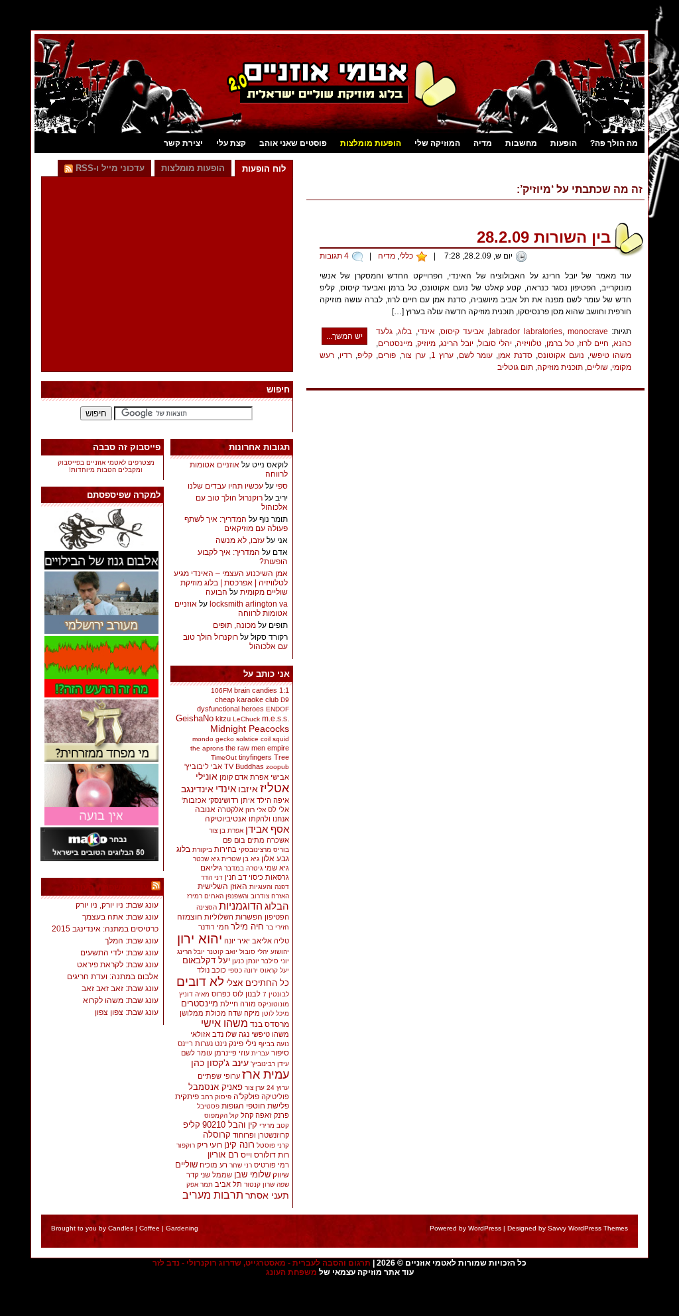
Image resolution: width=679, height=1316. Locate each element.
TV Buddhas (244, 766)
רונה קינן (239, 1145)
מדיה (482, 143)
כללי (406, 256)
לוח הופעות (264, 169)
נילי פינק (243, 1043)
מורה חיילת (238, 1004)
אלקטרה (230, 809)
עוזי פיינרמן (231, 1053)
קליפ (365, 355)
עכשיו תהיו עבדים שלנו (225, 486)
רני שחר (240, 1165)
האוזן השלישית (222, 886)
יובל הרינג (456, 343)
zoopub (277, 766)
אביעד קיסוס (462, 331)
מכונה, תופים (234, 625)
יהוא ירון (199, 938)
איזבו (248, 789)
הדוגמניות (241, 906)
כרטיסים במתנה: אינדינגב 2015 (105, 928)
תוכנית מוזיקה (560, 367)
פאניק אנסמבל (215, 1087)
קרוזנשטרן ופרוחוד (261, 1135)
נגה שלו (237, 1034)
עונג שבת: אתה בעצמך (120, 917)
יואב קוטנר (222, 951)
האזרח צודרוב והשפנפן (257, 896)
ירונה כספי (243, 970)
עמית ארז (265, 1074)
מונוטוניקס (273, 1004)
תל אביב (228, 1184)
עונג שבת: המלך (131, 940)
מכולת (216, 1013)
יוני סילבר (275, 961)
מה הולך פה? (614, 143)
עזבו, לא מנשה (240, 540)
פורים (387, 355)
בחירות (225, 849)
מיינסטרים (395, 343)
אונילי (206, 776)
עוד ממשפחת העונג (110, 887)
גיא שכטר (206, 859)
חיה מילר (247, 926)
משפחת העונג (291, 1272)
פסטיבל (208, 1106)
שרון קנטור (259, 1184)
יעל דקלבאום (206, 960)
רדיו (346, 355)
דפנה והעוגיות (269, 886)
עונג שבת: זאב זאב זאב (120, 988)
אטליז (274, 788)
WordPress (484, 1228)
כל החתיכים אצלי (257, 983)
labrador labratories (525, 331)
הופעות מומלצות (370, 143)
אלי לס (278, 809)
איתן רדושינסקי (231, 800)
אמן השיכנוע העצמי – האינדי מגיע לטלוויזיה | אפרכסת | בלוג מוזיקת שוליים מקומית (231, 583)
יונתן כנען (245, 961)
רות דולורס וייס (265, 1155)
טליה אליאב (270, 941)
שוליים (597, 367)
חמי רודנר (213, 927)
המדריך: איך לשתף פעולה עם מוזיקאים (236, 523)
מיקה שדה (244, 1013)
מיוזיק (426, 343)
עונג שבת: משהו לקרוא (120, 1000)
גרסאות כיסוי (269, 877)
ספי (282, 486)
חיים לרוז (594, 343)
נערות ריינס (195, 1043)
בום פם (234, 840)
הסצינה (206, 907)
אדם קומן (233, 777)
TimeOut (224, 757)
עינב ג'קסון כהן (220, 1062)
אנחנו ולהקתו (269, 819)
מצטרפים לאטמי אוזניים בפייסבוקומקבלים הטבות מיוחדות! (106, 466)
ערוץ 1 (442, 355)
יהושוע (280, 951)
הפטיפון (277, 917)
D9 (284, 699)
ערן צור (413, 355)
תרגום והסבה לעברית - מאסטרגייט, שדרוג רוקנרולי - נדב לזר (262, 1263)
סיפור (280, 1052)
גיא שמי (277, 868)
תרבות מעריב (212, 1195)
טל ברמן (560, 343)
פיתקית (187, 1096)
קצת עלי (231, 143)
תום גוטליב (515, 367)
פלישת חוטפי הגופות (255, 1105)
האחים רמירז (205, 896)
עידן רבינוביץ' (270, 1063)
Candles (120, 1228)
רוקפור (185, 1145)
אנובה (205, 809)
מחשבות (521, 143)
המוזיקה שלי (437, 143)
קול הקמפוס (221, 1115)
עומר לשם (476, 355)
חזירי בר (277, 927)
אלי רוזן (255, 809)
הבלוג (277, 906)
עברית (260, 1053)
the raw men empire (257, 748)
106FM (221, 690)
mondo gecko (213, 739)
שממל (222, 1175)
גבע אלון (275, 858)
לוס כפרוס (227, 994)
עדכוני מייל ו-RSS (109, 168)
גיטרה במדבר (243, 868)
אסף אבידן (267, 829)
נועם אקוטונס (561, 355)
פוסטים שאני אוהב (293, 143)
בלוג (405, 331)
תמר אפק (199, 1184)
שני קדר (198, 1175)
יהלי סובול (495, 343)
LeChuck (246, 719)
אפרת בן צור (226, 830)
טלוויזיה (529, 343)
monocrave (588, 331)
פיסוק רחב (216, 1097)
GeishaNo (195, 718)
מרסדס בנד (269, 1024)
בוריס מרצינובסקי (264, 849)
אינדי (426, 331)
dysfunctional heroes (230, 709)
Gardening (182, 1228)
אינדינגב (197, 789)
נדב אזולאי (206, 1034)
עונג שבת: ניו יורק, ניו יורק (117, 905)
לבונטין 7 (276, 994)
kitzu (223, 719)
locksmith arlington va (249, 604)
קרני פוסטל (273, 1145)
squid (281, 739)
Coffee (149, 1228)
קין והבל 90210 (229, 1125)
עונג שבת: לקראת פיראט (117, 964)
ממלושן (192, 1013)
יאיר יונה (237, 941)
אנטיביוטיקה (226, 818)
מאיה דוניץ (194, 994)
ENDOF (277, 709)
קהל (247, 1115)
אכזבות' (194, 800)
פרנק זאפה (272, 1115)
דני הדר (212, 877)
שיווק (281, 1174)
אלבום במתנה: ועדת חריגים (112, 976)
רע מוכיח (213, 1165)
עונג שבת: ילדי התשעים (119, 952)
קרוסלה (217, 1135)
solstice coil (253, 739)
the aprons (206, 748)
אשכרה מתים (268, 840)
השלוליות (218, 917)
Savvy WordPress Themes (588, 1228)
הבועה (216, 592)
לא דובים (200, 981)
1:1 (284, 690)
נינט (221, 1043)
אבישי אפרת (269, 777)
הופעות (563, 143)
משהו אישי (224, 1023)
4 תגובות (334, 256)
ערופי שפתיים (219, 1076)
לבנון (253, 994)
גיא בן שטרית (240, 859)
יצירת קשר (183, 143)
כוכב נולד (211, 970)
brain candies (255, 690)
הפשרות (249, 917)
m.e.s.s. (275, 718)
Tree (281, 757)
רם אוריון (223, 1155)
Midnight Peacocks (249, 728)
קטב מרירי (274, 1125)
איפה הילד (273, 800)
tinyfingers (255, 757)
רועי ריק (209, 1145)
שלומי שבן (252, 1174)
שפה (283, 1184)
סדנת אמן (515, 355)
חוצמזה (189, 917)
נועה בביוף (274, 1043)
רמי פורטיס (271, 1165)
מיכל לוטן (275, 1013)
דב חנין (236, 877)
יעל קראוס (274, 970)
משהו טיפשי (610, 355)
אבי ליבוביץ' (203, 766)
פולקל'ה (246, 1096)
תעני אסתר (267, 1196)
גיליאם (211, 867)
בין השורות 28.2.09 (544, 237)
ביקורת (202, 849)
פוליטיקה (275, 1097)
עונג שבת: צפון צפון (126, 1012)
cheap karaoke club (246, 699)
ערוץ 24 (278, 1087)
